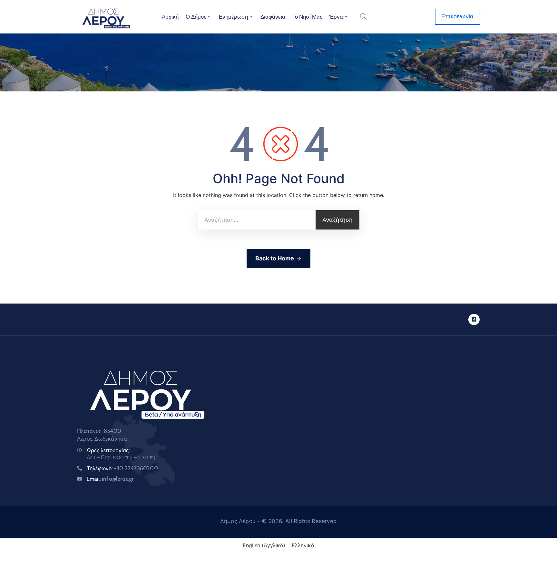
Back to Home (274, 258)
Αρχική (170, 17)
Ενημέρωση (233, 17)
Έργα (336, 17)
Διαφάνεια (272, 17)
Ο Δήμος (196, 17)
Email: (110, 479)
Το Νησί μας (307, 17)
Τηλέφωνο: (122, 468)
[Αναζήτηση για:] (257, 219)
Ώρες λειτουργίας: (108, 450)
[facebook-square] (474, 319)
